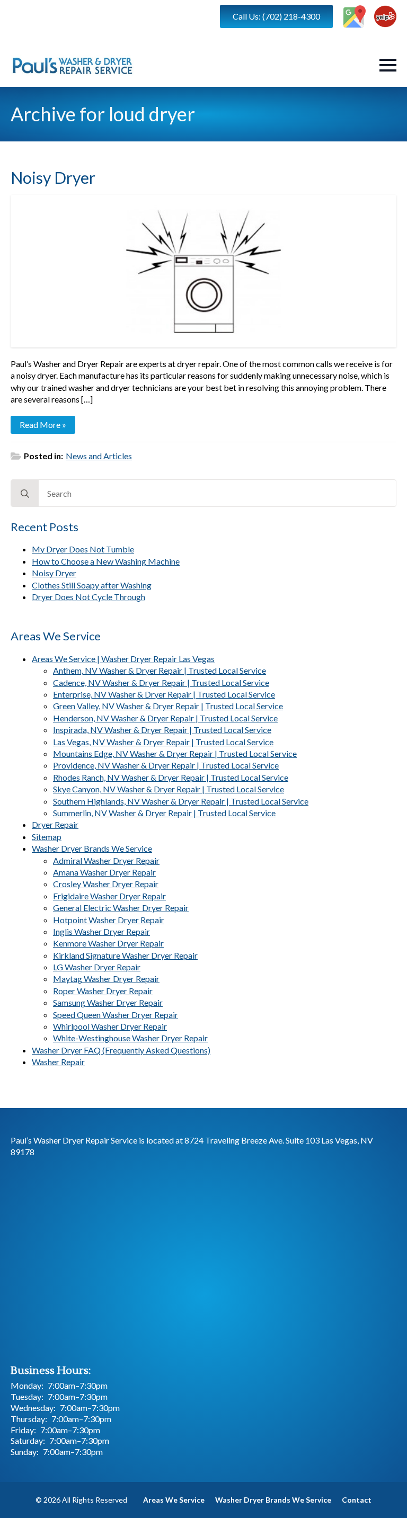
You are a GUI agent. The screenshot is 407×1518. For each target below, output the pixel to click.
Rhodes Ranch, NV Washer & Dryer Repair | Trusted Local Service (170, 777)
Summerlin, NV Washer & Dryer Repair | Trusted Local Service (164, 813)
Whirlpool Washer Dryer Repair (110, 1026)
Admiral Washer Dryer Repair (106, 860)
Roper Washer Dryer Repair (103, 991)
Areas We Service (174, 1499)
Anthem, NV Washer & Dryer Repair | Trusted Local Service (159, 670)
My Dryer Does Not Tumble (83, 549)
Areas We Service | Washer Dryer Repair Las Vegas (123, 659)
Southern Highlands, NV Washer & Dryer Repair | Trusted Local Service (180, 801)
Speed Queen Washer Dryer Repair (115, 1015)
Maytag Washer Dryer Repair (106, 979)
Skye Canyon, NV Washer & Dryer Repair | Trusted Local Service (168, 789)
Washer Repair (58, 1062)
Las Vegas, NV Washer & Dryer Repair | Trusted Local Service (163, 742)
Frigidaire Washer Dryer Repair (109, 896)
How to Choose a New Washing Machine (106, 561)
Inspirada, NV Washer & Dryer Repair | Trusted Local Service (162, 730)
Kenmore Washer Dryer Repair (108, 943)
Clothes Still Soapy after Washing (92, 585)
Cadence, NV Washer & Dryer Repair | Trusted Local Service (161, 682)
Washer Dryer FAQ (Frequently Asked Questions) (121, 1050)
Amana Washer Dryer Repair (104, 872)
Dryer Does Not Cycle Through (88, 597)
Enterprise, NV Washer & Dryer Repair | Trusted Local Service (164, 694)
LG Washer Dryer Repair (96, 967)
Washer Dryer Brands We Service (92, 848)
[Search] (25, 493)
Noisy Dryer (54, 573)
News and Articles (99, 456)
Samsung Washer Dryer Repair (108, 1002)
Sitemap (46, 837)
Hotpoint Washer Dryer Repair (108, 920)
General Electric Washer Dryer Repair (121, 908)
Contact (356, 1499)
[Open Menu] (387, 65)
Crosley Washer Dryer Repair (105, 884)
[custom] (354, 16)
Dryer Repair (55, 824)
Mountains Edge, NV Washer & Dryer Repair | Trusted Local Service (175, 753)
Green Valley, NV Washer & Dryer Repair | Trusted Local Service (168, 706)
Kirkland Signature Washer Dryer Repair (125, 955)
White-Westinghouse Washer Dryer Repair (130, 1038)
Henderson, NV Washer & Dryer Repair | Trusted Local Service (165, 718)
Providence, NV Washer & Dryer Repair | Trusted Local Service (166, 765)
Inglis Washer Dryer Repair (101, 931)
